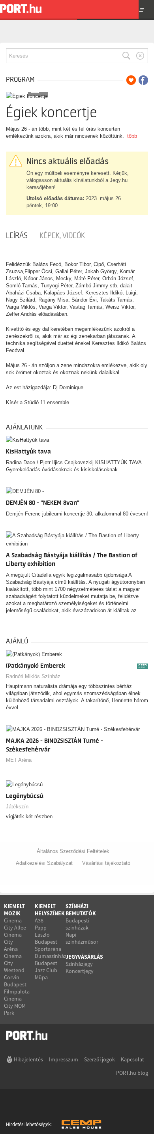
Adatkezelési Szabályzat (44, 863)
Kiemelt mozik (14, 910)
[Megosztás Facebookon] (143, 80)
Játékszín (17, 807)
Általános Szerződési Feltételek (73, 851)
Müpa (41, 977)
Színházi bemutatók (81, 910)
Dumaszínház (50, 956)
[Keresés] (126, 56)
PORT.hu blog (132, 1072)
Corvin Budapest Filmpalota (17, 984)
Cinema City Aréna (13, 941)
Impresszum (63, 1059)
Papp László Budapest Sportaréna (48, 938)
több (132, 136)
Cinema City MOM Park (15, 1005)
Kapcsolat (132, 1059)
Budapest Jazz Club (46, 967)
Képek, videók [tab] (62, 235)
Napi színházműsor (82, 938)
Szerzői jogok (99, 1059)
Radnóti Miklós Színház (33, 676)
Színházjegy (79, 963)
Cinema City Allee (15, 924)
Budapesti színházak (77, 924)
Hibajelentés (28, 1059)
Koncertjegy (80, 971)
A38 (39, 920)
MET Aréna (19, 760)
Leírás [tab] (17, 235)
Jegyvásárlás (84, 956)
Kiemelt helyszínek (50, 910)
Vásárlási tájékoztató (106, 863)
